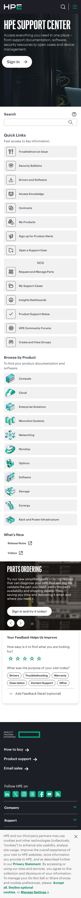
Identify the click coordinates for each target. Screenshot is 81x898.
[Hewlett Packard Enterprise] (13, 6)
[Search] (63, 6)
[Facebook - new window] (41, 794)
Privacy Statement (27, 864)
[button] (75, 836)
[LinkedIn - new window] (7, 794)
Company (11, 808)
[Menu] (75, 6)
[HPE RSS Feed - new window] (58, 794)
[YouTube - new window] (49, 794)
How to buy (13, 749)
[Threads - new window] (32, 794)
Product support (17, 759)
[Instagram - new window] (24, 794)
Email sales (13, 768)
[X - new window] (15, 794)
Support (10, 820)
